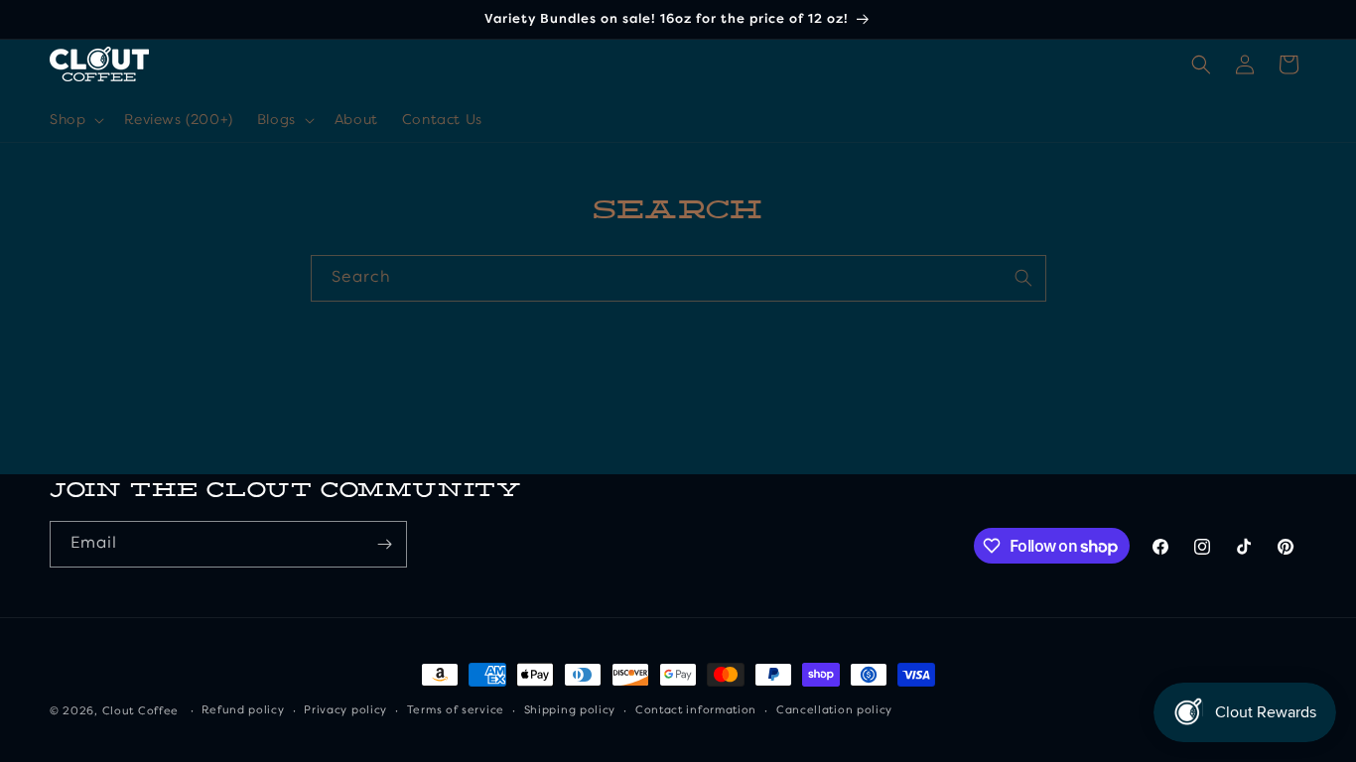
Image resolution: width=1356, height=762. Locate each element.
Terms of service (455, 710)
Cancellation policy (834, 710)
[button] (75, 120)
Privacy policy (345, 710)
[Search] (1023, 278)
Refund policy (243, 710)
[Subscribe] (384, 544)
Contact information (695, 710)
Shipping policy (570, 710)
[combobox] (678, 278)
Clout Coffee (140, 711)
